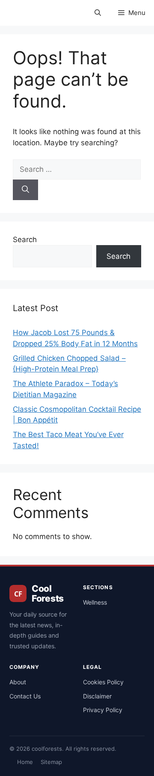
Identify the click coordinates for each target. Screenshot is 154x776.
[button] (98, 13)
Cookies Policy (103, 682)
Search (25, 239)
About (17, 682)
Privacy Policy (102, 709)
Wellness (95, 602)
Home (25, 761)
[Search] (25, 190)
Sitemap (51, 761)
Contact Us (25, 696)
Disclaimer (97, 696)
